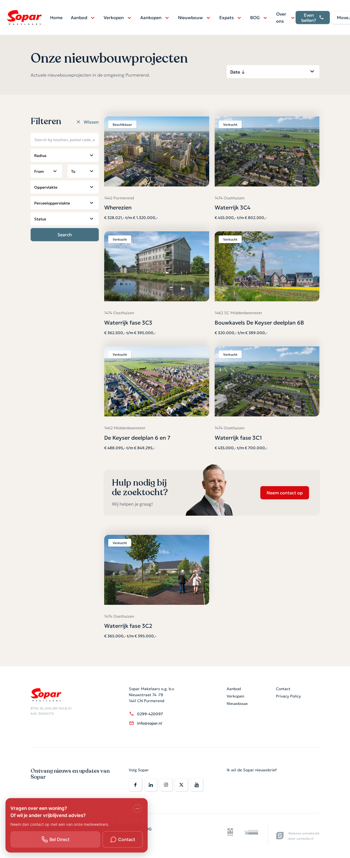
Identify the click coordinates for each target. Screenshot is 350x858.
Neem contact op (285, 492)
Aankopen (151, 17)
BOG (255, 17)
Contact (283, 688)
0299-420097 (150, 714)
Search (64, 234)
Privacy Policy (288, 696)
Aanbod (79, 17)
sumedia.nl (304, 838)
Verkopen (114, 17)
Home (56, 17)
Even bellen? (308, 17)
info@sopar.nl (149, 723)
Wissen (91, 121)
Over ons (281, 17)
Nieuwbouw (190, 17)
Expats (226, 17)
